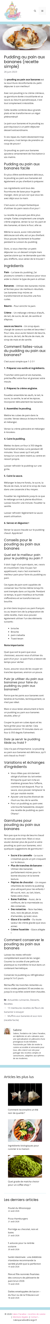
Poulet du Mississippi (19, 1208)
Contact (34, 1317)
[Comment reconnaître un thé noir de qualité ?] (25, 1104)
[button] (35, 11)
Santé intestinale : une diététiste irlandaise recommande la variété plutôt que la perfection (24, 1260)
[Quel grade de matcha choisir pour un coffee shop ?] (25, 1175)
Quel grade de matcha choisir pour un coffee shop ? (23, 1183)
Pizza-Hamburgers (18, 1218)
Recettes (8, 1003)
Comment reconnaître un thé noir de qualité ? (23, 1111)
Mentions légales (20, 1317)
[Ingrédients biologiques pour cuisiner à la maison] (25, 1139)
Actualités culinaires (18, 999)
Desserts (34, 999)
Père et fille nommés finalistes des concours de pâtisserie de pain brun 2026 (23, 1277)
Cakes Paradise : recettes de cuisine (28, 1314)
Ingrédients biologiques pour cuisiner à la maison (23, 1147)
